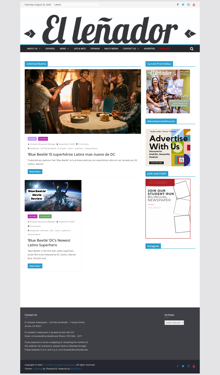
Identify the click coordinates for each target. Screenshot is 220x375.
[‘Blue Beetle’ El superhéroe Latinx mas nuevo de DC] (83, 101)
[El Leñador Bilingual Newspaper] (110, 17)
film (51, 230)
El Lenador (61, 148)
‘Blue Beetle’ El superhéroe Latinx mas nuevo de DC (71, 154)
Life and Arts (45, 216)
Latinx (70, 148)
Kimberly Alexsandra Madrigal (42, 144)
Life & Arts (80, 48)
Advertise (149, 48)
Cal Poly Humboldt (48, 148)
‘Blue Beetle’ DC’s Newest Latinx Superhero (49, 242)
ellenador (44, 230)
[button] (39, 49)
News (63, 48)
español (50, 48)
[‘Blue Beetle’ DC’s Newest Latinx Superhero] (53, 196)
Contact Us (129, 48)
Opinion (95, 48)
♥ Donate (165, 48)
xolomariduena (91, 148)
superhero (79, 148)
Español (32, 139)
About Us (32, 48)
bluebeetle (34, 148)
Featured (43, 139)
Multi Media (111, 48)
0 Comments (83, 144)
